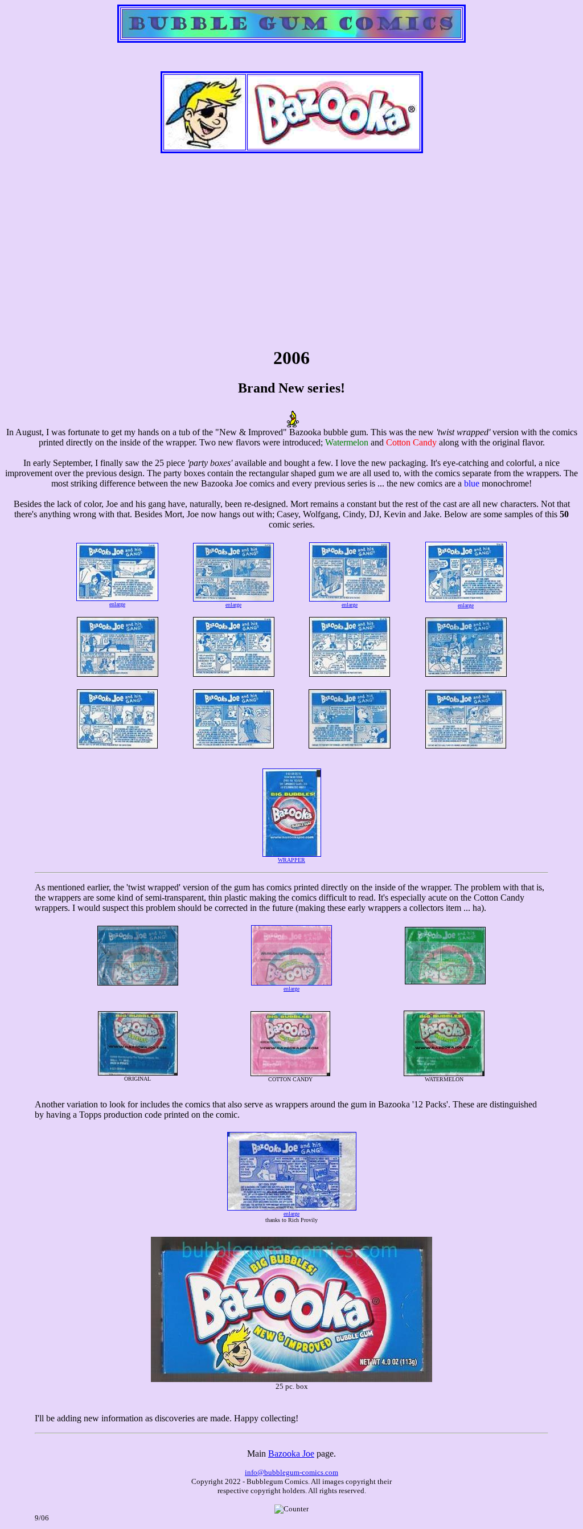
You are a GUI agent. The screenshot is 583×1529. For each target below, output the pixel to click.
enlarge (117, 604)
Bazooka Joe (291, 1453)
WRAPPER (291, 860)
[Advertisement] (291, 255)
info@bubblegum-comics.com (291, 1472)
